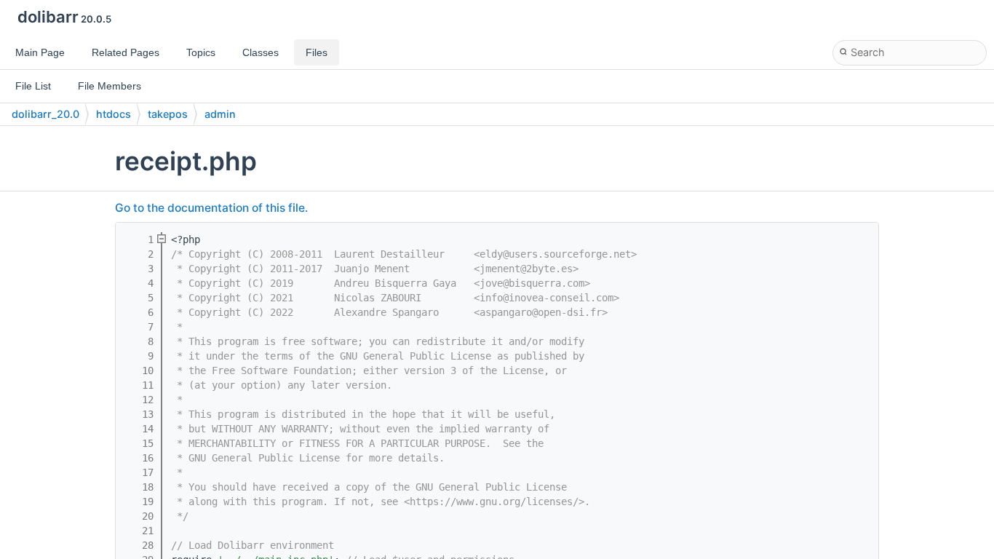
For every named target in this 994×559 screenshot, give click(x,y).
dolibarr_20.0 (45, 114)
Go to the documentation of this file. (211, 208)
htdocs (113, 114)
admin (220, 114)
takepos (168, 114)
